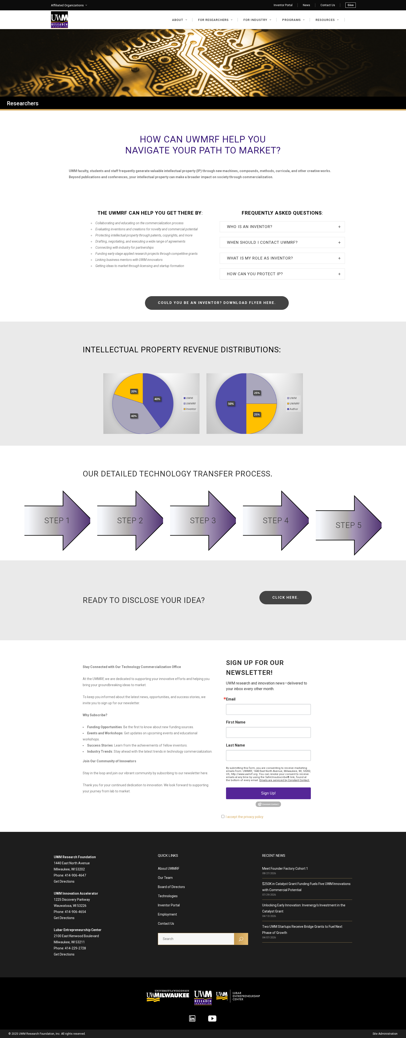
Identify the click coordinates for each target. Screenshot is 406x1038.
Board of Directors (171, 887)
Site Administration (385, 1033)
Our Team (165, 878)
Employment (167, 914)
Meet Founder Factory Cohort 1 (285, 868)
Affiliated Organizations (67, 5)
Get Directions (64, 881)
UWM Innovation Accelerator (76, 893)
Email (230, 699)
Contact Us (327, 5)
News (306, 5)
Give (350, 5)
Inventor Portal (283, 5)
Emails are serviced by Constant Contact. (284, 780)
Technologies (168, 896)
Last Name (235, 745)
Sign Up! (268, 793)
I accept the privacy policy (244, 817)
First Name (236, 722)
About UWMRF (168, 868)
